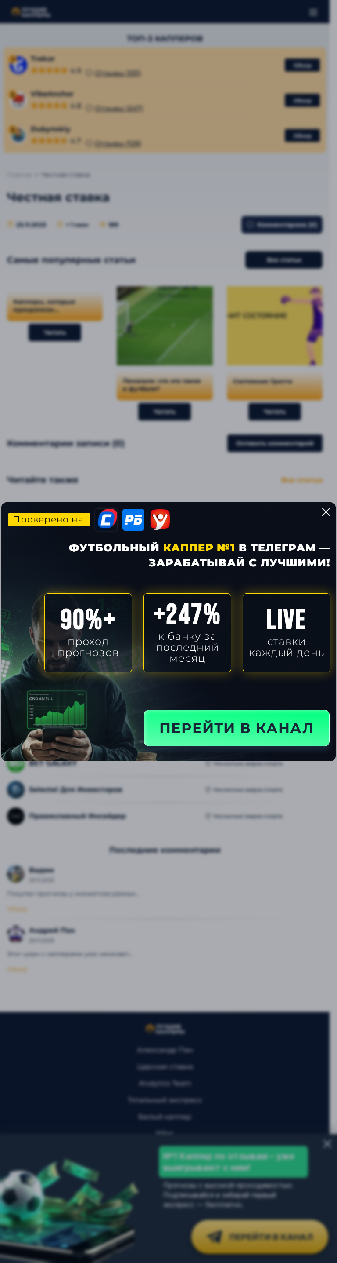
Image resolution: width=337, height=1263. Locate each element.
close (326, 512)
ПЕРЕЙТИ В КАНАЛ (236, 728)
